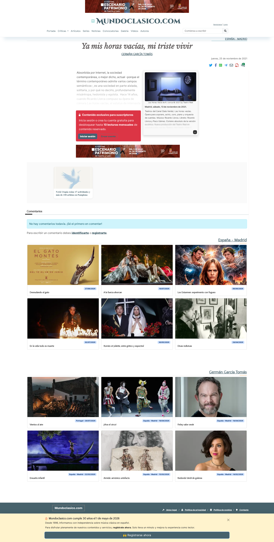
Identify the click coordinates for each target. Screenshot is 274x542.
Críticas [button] (62, 31)
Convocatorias (111, 31)
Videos (134, 31)
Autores (144, 31)
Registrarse (217, 25)
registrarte (99, 233)
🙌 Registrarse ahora (137, 535)
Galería (124, 31)
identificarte (80, 233)
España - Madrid (236, 39)
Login (225, 25)
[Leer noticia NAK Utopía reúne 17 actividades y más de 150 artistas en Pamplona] (73, 178)
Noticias (96, 31)
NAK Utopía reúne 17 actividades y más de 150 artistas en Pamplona (73, 193)
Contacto (244, 510)
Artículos (75, 31)
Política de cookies (222, 510)
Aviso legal (171, 510)
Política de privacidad (195, 510)
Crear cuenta (108, 136)
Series (86, 31)
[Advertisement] (11, 80)
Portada (51, 31)
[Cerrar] (228, 520)
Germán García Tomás (137, 54)
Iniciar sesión (87, 136)
